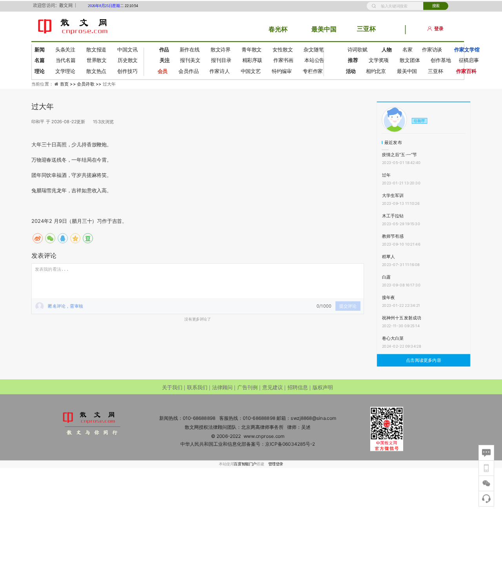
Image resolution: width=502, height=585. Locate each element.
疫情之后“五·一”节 (399, 154)
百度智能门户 (245, 464)
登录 (439, 28)
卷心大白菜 (393, 338)
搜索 (436, 6)
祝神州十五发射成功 (402, 318)
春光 (275, 29)
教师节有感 (393, 236)
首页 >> (68, 84)
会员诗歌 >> (90, 84)
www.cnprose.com (264, 436)
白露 (386, 277)
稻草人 (388, 256)
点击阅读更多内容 (423, 360)
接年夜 (388, 297)
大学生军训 (393, 195)
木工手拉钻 (393, 216)
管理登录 (275, 464)
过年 (386, 175)
